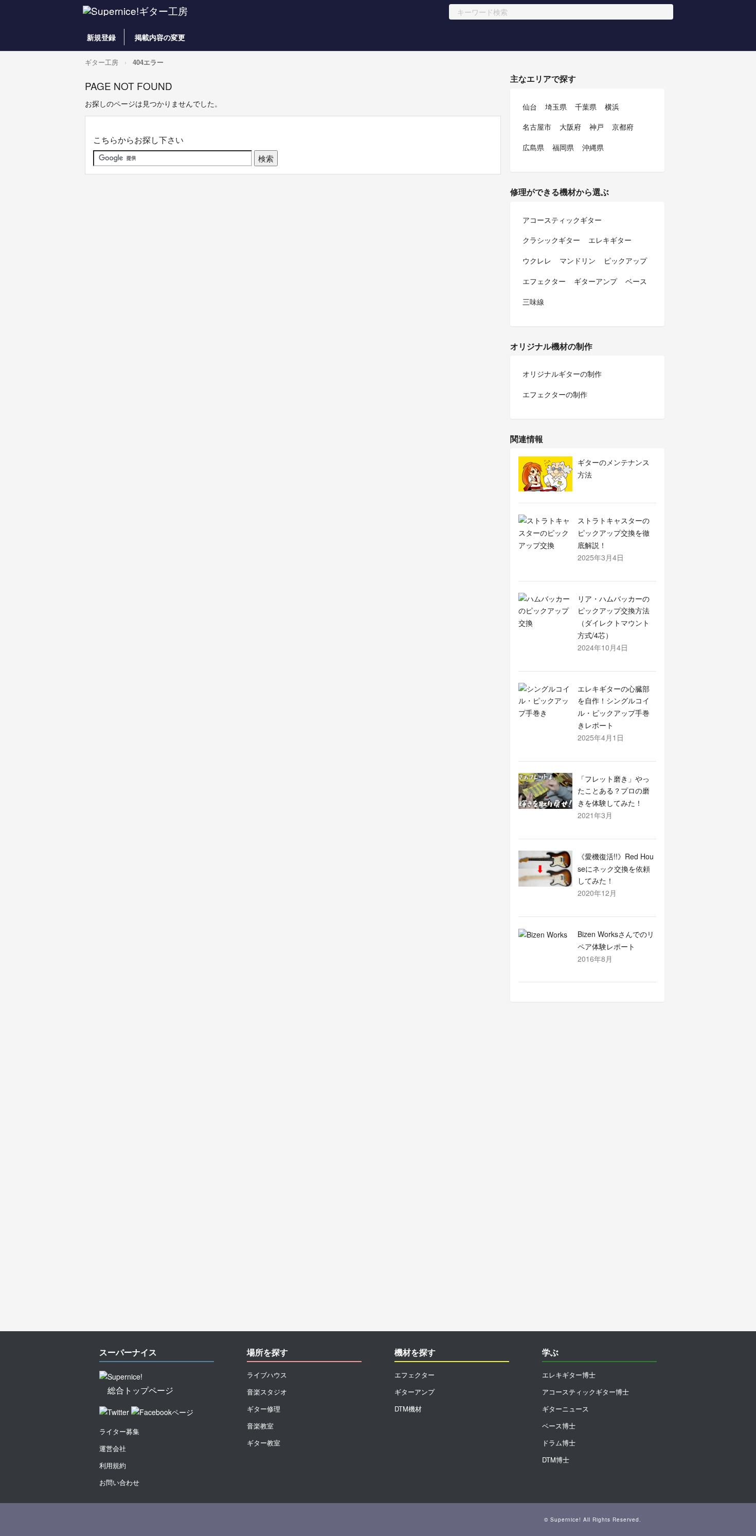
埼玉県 (556, 106)
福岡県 (563, 147)
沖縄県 (593, 147)
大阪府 (570, 126)
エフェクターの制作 (555, 394)
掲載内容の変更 (160, 37)
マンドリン (578, 260)
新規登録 (101, 37)
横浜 (612, 106)
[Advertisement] (587, 1171)
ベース (636, 281)
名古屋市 (537, 126)
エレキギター (610, 240)
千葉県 (586, 106)
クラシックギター (551, 240)
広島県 (533, 147)
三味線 (533, 301)
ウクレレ (537, 260)
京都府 (623, 126)
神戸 (596, 126)
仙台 (530, 106)
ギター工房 (101, 62)
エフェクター (544, 281)
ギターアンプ (595, 281)
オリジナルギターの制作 (562, 373)
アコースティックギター (562, 220)
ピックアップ (625, 260)
